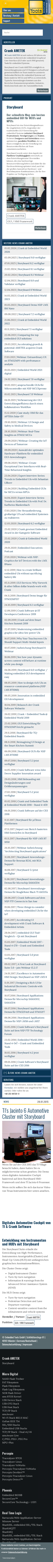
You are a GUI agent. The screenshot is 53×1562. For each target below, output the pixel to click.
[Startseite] (40, 7)
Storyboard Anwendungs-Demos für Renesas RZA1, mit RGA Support (24, 861)
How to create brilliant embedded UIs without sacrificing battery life (23, 573)
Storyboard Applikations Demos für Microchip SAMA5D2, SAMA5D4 (23, 999)
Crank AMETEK (13, 55)
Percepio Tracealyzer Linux (17, 1475)
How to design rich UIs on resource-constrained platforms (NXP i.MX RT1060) (25, 686)
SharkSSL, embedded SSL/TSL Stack (22, 1524)
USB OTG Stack (10, 1403)
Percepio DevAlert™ (13, 1472)
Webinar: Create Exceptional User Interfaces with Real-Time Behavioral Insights (25, 466)
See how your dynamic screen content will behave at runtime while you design (25, 661)
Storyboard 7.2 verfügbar (31, 314)
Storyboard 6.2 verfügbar (31, 523)
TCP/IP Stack (9, 1410)
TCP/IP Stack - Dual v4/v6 (17, 1431)
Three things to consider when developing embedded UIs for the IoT (26, 911)
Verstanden (9, 1557)
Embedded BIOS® (12, 1495)
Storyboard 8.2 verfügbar (31, 263)
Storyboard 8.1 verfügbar (31, 269)
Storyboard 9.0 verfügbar (32, 257)
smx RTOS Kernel (11, 1396)
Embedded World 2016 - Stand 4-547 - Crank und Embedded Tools (24, 1043)
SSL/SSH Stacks (11, 1424)
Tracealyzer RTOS (12, 1458)
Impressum (27, 1344)
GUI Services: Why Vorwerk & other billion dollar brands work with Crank (25, 586)
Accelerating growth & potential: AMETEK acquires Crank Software (23, 348)
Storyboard (8, 1363)
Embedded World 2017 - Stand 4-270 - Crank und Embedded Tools (24, 946)
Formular (8, 1087)
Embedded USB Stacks (14, 1428)
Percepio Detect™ (12, 1479)
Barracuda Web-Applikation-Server (21, 1517)
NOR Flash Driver (11, 1393)
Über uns (7, 10)
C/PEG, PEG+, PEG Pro (14, 1439)
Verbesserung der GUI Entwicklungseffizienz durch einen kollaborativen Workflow (23, 404)
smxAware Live (10, 1435)
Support (6, 21)
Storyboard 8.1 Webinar (31, 274)
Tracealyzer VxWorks (13, 1465)
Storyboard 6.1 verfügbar (30, 604)
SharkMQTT (9, 1528)
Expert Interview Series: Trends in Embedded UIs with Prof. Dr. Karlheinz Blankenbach (25, 501)
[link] (26, 1073)
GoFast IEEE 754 (11, 1421)
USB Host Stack (10, 1407)
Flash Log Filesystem (13, 1389)
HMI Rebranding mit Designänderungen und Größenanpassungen (22, 783)
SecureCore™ (10, 1498)
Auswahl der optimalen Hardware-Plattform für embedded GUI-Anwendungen (24, 453)
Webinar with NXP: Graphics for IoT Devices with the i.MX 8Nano (25, 561)
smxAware (8, 1414)
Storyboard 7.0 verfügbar (31, 379)
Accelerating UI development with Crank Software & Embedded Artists (24, 923)
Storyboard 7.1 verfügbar (29, 329)
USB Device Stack (12, 1400)
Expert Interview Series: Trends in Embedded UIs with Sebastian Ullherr (26, 479)
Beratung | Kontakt (11, 15)
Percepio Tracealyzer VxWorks (19, 1468)
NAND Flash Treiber (13, 1378)
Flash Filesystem (11, 1385)
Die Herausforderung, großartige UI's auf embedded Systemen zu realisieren (26, 514)
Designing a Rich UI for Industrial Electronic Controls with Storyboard (23, 986)
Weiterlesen (43, 91)
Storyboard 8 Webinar (30, 289)
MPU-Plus (7, 1442)
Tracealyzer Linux (12, 1461)
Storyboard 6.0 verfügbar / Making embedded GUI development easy (25, 673)
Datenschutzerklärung (11, 1344)
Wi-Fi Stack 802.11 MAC (15, 1417)
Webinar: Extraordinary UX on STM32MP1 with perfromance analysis (25, 361)
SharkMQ (7, 1531)
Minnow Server (10, 1521)
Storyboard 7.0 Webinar (30, 394)
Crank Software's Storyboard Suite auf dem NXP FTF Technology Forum (26, 1030)
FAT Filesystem (10, 1382)
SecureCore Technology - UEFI (19, 1502)
